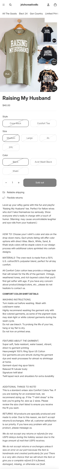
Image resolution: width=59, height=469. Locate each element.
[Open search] (10, 4)
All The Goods (9, 13)
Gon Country (36, 13)
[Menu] (3, 4)
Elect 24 (23, 13)
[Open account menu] (48, 4)
